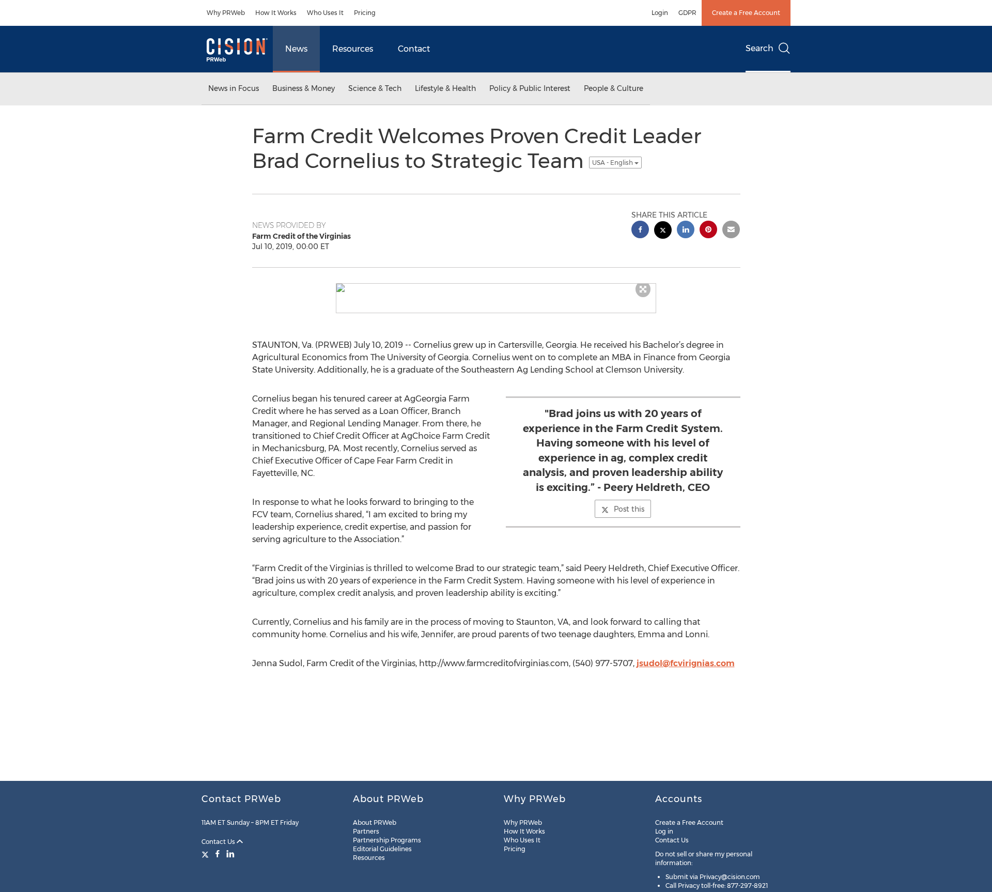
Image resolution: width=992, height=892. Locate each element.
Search (759, 48)
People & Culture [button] (613, 88)
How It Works (276, 13)
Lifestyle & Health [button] (445, 88)
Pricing (365, 13)
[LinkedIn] (230, 854)
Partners (366, 831)
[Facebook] (217, 854)
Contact (414, 49)
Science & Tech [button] (374, 88)
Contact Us (219, 841)
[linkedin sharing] (685, 231)
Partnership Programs (387, 840)
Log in (664, 831)
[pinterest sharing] (708, 231)
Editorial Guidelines (382, 849)
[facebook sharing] (640, 231)
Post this (629, 509)
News (296, 49)
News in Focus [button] (233, 88)
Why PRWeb (226, 13)
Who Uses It (325, 13)
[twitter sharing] (663, 231)
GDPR (687, 13)
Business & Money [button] (303, 88)
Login (660, 13)
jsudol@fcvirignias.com (686, 663)
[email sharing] (731, 231)
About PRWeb (374, 822)
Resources (352, 49)
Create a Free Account (746, 13)
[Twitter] (206, 854)
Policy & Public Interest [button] (529, 88)
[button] (496, 288)
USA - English (613, 162)
